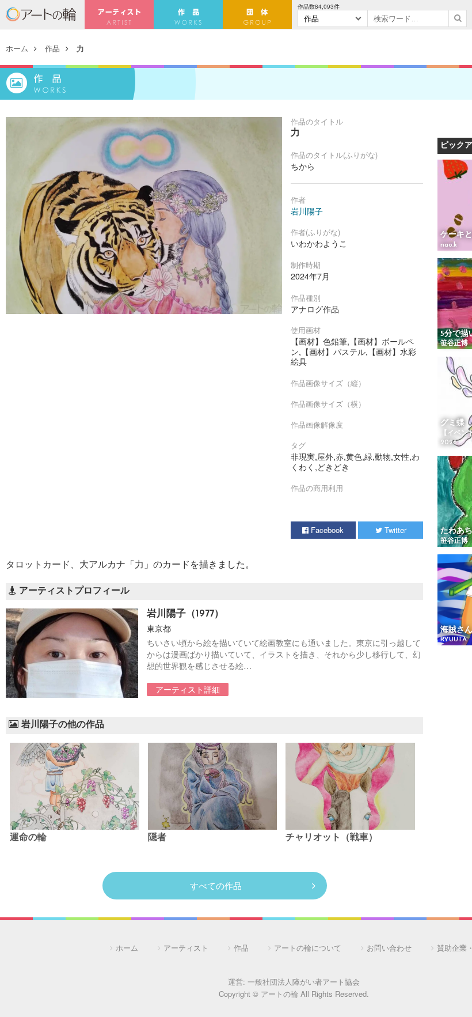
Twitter (394, 529)
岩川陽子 (307, 211)
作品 (52, 48)
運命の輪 (28, 837)
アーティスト (119, 14)
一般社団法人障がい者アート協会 (304, 981)
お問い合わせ (389, 947)
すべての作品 (216, 885)
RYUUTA (453, 639)
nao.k (448, 244)
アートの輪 (41, 14)
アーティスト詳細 (187, 689)
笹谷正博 (454, 343)
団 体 (257, 14)
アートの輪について (307, 947)
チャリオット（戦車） (332, 837)
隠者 (157, 837)
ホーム (17, 48)
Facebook (326, 529)
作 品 (188, 14)
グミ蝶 (452, 423)
